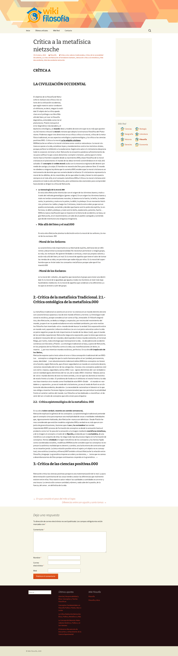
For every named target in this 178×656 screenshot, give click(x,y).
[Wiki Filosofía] (89, 14)
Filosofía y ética (94, 600)
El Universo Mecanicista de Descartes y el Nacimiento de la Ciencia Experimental (69, 631)
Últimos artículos (41, 30)
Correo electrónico (38, 564)
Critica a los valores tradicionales (73, 55)
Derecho (128, 144)
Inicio (28, 30)
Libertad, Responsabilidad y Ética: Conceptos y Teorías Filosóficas (68, 599)
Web (35, 570)
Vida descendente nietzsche (54, 60)
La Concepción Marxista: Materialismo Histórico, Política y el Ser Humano (69, 622)
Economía (143, 144)
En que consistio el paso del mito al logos (54, 498)
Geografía (129, 134)
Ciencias (128, 129)
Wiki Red (56, 30)
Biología (142, 129)
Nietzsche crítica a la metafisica (87, 57)
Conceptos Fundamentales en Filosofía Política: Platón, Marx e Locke (69, 607)
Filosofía (53, 55)
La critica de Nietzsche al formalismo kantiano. (59, 57)
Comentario (39, 529)
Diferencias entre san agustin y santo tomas (84, 502)
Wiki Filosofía (32, 651)
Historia (128, 139)
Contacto (68, 30)
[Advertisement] (85, 108)
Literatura (143, 134)
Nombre (37, 557)
